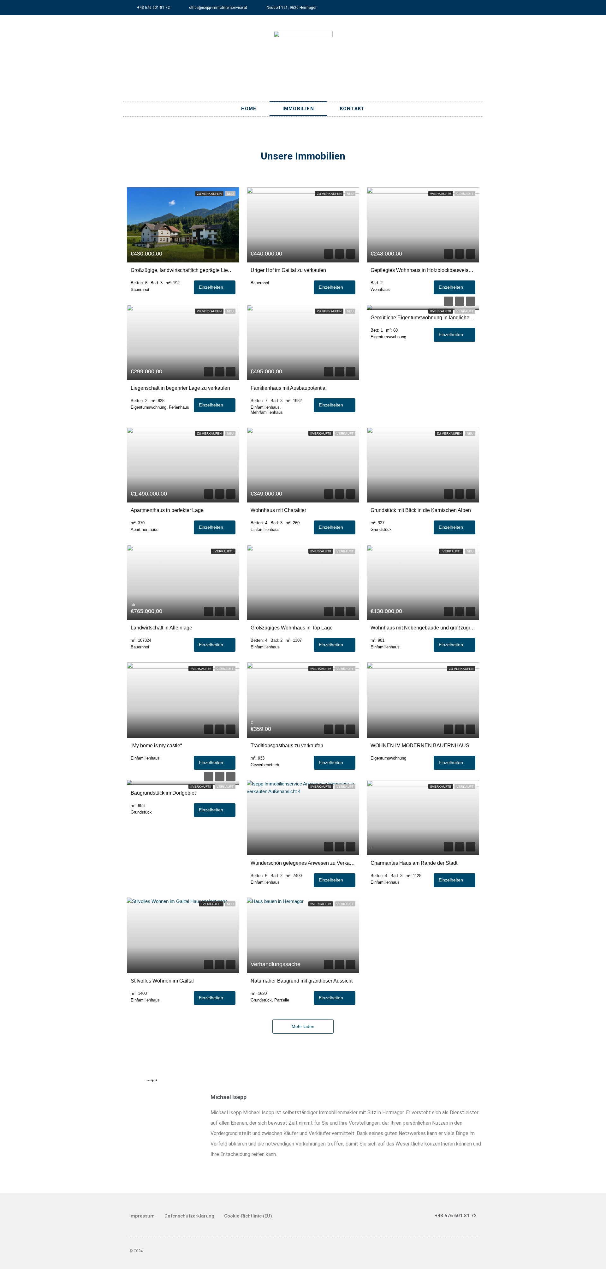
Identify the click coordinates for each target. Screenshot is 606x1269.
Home (249, 108)
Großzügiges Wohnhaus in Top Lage (292, 627)
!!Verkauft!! (440, 193)
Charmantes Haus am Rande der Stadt (414, 863)
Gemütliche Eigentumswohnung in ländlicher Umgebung (423, 317)
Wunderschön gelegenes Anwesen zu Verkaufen (303, 863)
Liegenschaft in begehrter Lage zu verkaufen (180, 388)
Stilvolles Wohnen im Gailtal (162, 980)
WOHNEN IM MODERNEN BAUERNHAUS (420, 745)
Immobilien (298, 108)
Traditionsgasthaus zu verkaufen (287, 745)
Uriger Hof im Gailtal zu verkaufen (288, 270)
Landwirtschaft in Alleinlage (161, 627)
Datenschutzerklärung (189, 1216)
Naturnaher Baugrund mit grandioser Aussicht (302, 980)
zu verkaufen (209, 193)
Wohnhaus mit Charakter (278, 510)
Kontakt (352, 108)
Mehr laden (303, 1026)
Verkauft (464, 193)
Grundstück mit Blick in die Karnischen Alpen (421, 510)
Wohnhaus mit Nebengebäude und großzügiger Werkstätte (423, 627)
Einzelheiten (211, 287)
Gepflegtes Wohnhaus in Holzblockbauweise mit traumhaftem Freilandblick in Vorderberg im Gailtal (423, 270)
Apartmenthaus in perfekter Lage (167, 510)
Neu (230, 193)
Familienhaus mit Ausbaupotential (289, 388)
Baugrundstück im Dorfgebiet (163, 793)
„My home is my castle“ (156, 745)
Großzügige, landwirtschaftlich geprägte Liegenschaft (183, 270)
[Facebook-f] (475, 7)
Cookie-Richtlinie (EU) (248, 1216)
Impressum (142, 1216)
